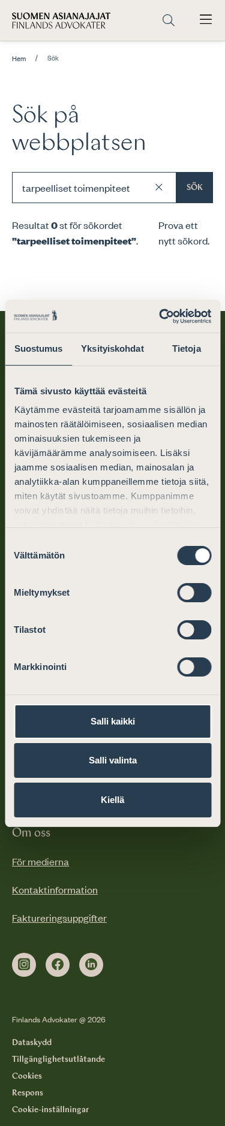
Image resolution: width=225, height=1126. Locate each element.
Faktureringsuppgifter (59, 917)
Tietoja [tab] (186, 348)
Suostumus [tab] (38, 348)
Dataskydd (32, 1043)
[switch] (194, 592)
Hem (19, 59)
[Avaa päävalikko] (206, 20)
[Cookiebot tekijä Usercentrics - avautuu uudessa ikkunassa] (160, 316)
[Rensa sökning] (159, 187)
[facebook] (58, 965)
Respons (27, 1093)
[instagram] (24, 965)
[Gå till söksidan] (169, 21)
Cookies (27, 1076)
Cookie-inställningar (50, 1110)
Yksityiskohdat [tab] (112, 348)
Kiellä (112, 800)
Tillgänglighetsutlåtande (58, 1059)
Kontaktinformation (55, 889)
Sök (195, 187)
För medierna (40, 861)
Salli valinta (113, 760)
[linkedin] (91, 965)
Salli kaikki (113, 721)
